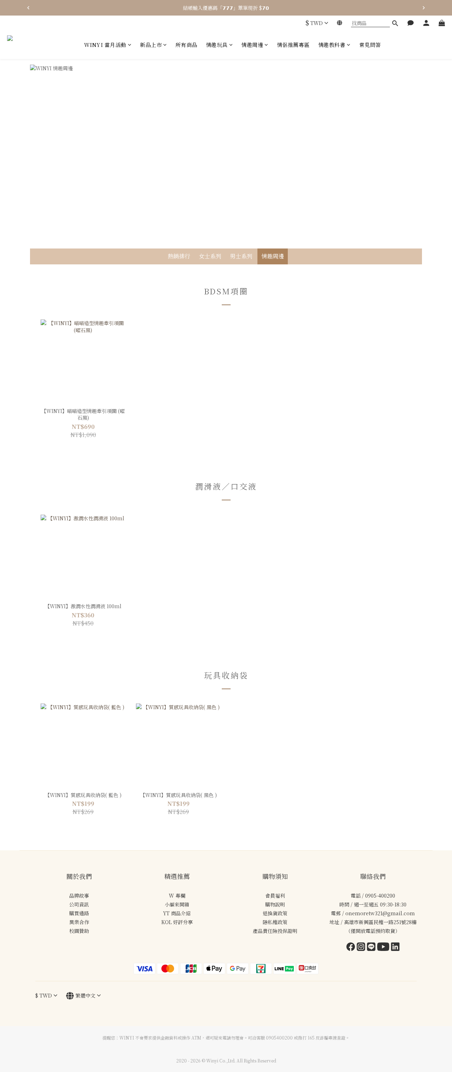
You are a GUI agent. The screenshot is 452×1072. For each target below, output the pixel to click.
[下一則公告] (424, 8)
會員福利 (275, 895)
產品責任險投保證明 (275, 930)
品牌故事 (79, 895)
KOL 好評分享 (177, 922)
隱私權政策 (275, 922)
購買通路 (79, 913)
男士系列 (241, 256)
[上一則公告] (28, 8)
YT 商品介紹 (177, 913)
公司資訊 (79, 904)
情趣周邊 (272, 256)
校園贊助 (79, 930)
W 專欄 (177, 895)
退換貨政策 (275, 913)
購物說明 (275, 904)
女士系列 (210, 256)
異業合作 (79, 922)
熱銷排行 (179, 256)
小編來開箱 (177, 904)
